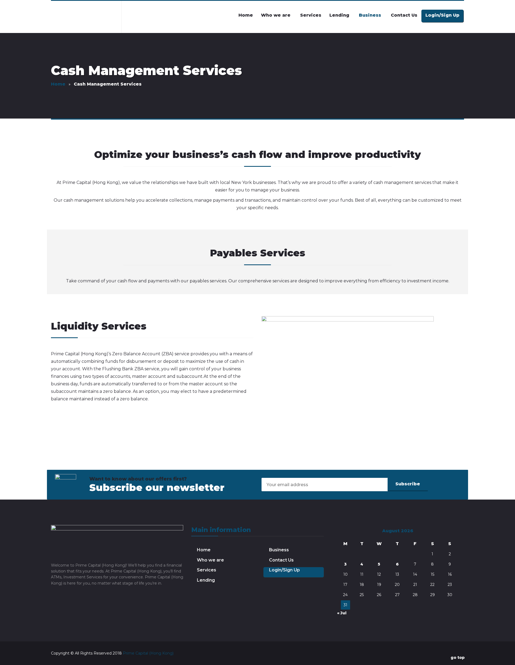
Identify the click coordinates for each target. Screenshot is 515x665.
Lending (206, 580)
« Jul (342, 613)
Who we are (210, 560)
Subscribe (407, 483)
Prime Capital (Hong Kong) (148, 653)
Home (204, 549)
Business (279, 549)
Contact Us (281, 560)
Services (206, 569)
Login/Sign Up (284, 569)
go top (458, 657)
